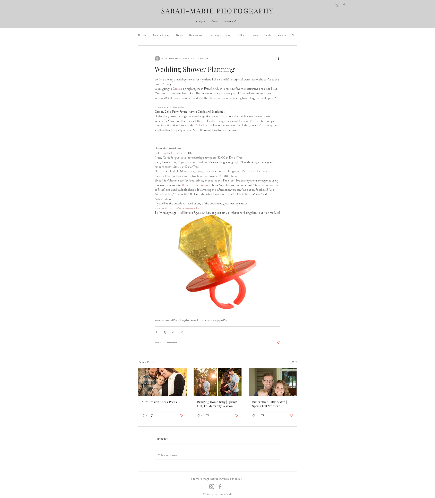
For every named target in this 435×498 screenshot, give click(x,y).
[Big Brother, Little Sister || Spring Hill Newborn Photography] (272, 382)
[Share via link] (181, 332)
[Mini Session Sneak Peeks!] (162, 382)
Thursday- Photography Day (214, 320)
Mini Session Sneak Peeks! (160, 402)
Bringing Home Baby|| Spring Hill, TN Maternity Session (217, 404)
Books (255, 35)
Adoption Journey (161, 35)
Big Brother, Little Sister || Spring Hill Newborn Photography (269, 404)
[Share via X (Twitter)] (164, 332)
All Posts (142, 35)
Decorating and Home (219, 35)
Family (267, 35)
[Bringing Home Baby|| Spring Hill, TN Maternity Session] (217, 382)
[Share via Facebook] (156, 332)
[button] (293, 35)
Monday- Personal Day (166, 320)
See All (294, 361)
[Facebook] (344, 4)
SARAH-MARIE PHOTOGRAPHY (217, 10)
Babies (179, 35)
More (280, 35)
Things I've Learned (189, 320)
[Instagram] (337, 4)
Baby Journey (195, 35)
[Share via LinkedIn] (173, 332)
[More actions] (278, 58)
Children (241, 35)
